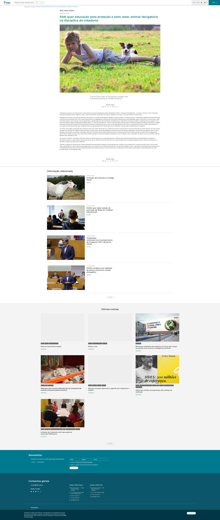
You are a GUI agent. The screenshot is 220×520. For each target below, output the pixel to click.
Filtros (43, 2)
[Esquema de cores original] (201, 2)
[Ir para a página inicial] (6, 2)
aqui (32, 517)
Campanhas (138, 343)
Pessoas (104, 385)
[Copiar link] (117, 107)
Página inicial (27, 6)
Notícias (33, 6)
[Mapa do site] (193, 2)
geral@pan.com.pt (37, 485)
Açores (42, 343)
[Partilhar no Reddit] (113, 107)
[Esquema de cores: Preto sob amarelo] (206, 2)
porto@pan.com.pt (95, 496)
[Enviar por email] (115, 107)
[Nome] (75, 459)
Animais (61, 10)
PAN (46, 385)
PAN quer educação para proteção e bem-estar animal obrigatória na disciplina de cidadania (57, 6)
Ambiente (105, 343)
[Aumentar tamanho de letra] (199, 2)
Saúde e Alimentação (168, 385)
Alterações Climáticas (97, 343)
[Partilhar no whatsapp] (107, 107)
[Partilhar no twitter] (105, 107)
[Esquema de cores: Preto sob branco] (203, 2)
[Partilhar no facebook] (103, 107)
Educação (66, 10)
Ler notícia (43, 349)
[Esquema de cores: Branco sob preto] (204, 2)
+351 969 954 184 (75, 497)
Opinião (46, 343)
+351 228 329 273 (95, 494)
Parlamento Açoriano (53, 343)
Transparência (139, 387)
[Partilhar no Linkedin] (111, 107)
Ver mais (89, 182)
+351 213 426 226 (75, 495)
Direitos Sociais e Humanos (146, 385)
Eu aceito (191, 513)
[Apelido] (87, 459)
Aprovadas (47, 429)
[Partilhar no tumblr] (109, 107)
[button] (214, 2)
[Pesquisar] (36, 2)
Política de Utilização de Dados (84, 462)
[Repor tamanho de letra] (197, 2)
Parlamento (71, 10)
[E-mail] (100, 459)
